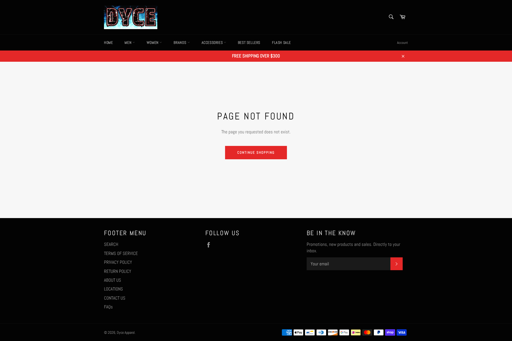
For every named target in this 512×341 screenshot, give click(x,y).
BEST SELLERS (249, 42)
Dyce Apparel (126, 332)
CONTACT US (114, 298)
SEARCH (111, 244)
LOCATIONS (113, 289)
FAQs (108, 307)
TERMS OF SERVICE (121, 253)
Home (108, 42)
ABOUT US (112, 280)
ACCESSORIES (213, 42)
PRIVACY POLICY (118, 262)
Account (402, 42)
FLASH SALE (281, 42)
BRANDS (180, 42)
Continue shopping (255, 152)
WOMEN (153, 42)
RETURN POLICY (117, 271)
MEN (128, 42)
